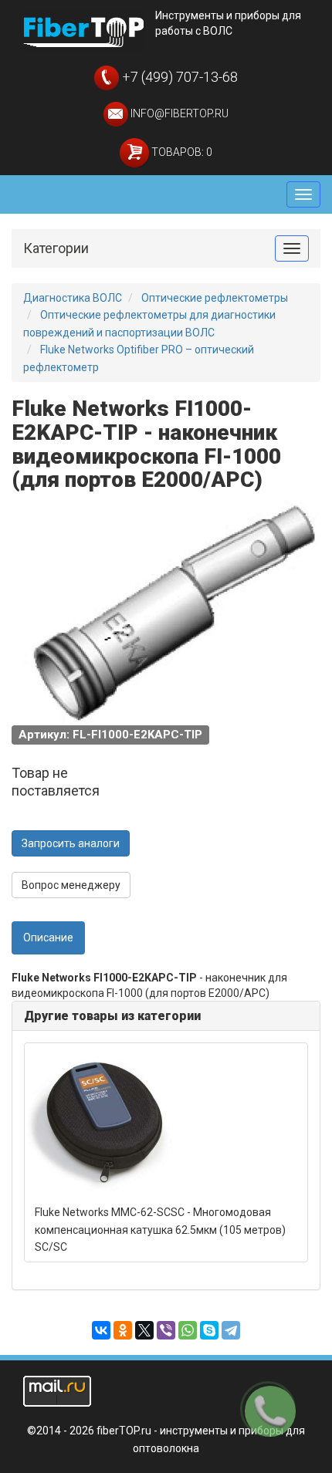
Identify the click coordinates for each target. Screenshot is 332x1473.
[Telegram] (231, 1330)
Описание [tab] (48, 937)
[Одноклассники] (122, 1330)
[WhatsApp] (187, 1330)
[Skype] (209, 1330)
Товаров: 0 (180, 152)
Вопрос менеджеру (71, 885)
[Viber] (166, 1330)
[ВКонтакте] (101, 1330)
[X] (144, 1330)
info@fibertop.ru (178, 113)
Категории (56, 248)
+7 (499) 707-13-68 (178, 77)
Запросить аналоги (71, 843)
